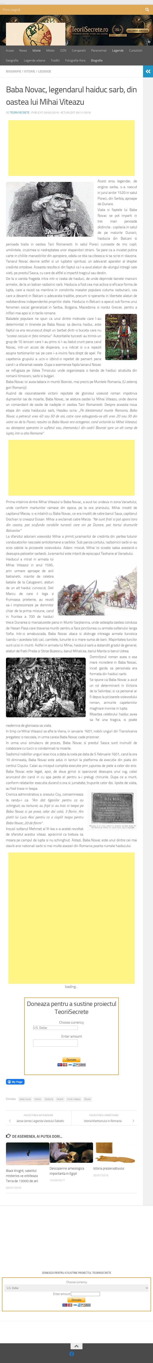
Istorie (36, 50)
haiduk (60, 1099)
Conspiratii (79, 50)
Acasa (10, 50)
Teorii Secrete (19, 112)
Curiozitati (135, 50)
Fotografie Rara (75, 60)
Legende (118, 50)
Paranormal (99, 50)
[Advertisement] (71, 148)
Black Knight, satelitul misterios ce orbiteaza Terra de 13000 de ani (22, 1176)
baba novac (25, 1099)
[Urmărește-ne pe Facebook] (71, 1353)
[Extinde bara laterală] (148, 71)
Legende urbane (34, 60)
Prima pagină (11, 10)
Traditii (55, 60)
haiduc (38, 1099)
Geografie (12, 60)
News (23, 50)
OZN (63, 50)
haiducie (49, 1099)
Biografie (97, 60)
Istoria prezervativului (108, 1168)
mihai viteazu (73, 1099)
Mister (50, 50)
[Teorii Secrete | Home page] (35, 42)
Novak (87, 1099)
